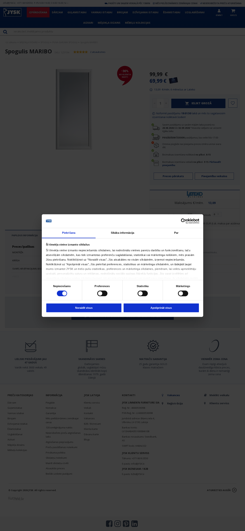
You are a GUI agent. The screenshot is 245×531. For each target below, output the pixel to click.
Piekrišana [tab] (68, 232)
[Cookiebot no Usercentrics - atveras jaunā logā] (183, 221)
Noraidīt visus (84, 307)
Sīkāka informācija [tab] (122, 232)
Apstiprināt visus (161, 307)
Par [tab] (176, 232)
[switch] (102, 293)
